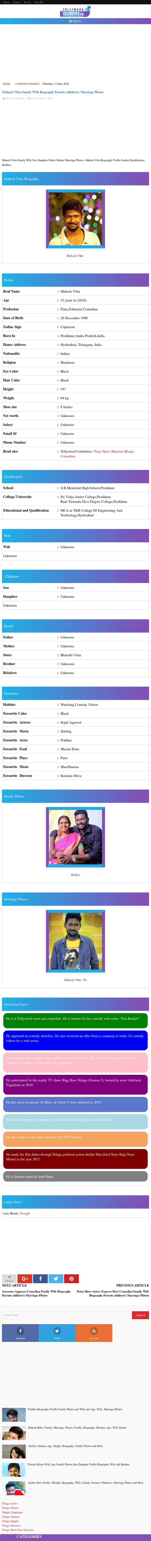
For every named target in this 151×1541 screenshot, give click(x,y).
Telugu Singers (10, 1521)
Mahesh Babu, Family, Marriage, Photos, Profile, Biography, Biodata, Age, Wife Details (77, 1427)
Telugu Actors (10, 1503)
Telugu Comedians (12, 1512)
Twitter (57, 1338)
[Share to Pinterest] (71, 1278)
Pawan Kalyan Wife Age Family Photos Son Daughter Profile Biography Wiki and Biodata (78, 1464)
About (6, 2)
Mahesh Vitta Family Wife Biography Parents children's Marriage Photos (53, 91)
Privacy (27, 2)
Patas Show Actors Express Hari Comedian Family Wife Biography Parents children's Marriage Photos (113, 1293)
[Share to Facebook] (40, 1278)
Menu (77, 21)
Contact (16, 2)
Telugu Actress (10, 1508)
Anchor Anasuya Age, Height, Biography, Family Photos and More (65, 1446)
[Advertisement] (76, 53)
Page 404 (39, 2)
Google (25, 1213)
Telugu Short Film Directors (18, 1530)
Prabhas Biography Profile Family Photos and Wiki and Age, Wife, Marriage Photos (75, 1409)
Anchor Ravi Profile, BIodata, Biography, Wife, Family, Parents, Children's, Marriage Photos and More (86, 1483)
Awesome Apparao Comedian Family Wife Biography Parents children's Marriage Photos (36, 1293)
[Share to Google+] (24, 1278)
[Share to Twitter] (56, 1278)
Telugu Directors (11, 1525)
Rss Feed (94, 1338)
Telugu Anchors (11, 1516)
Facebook (20, 1338)
